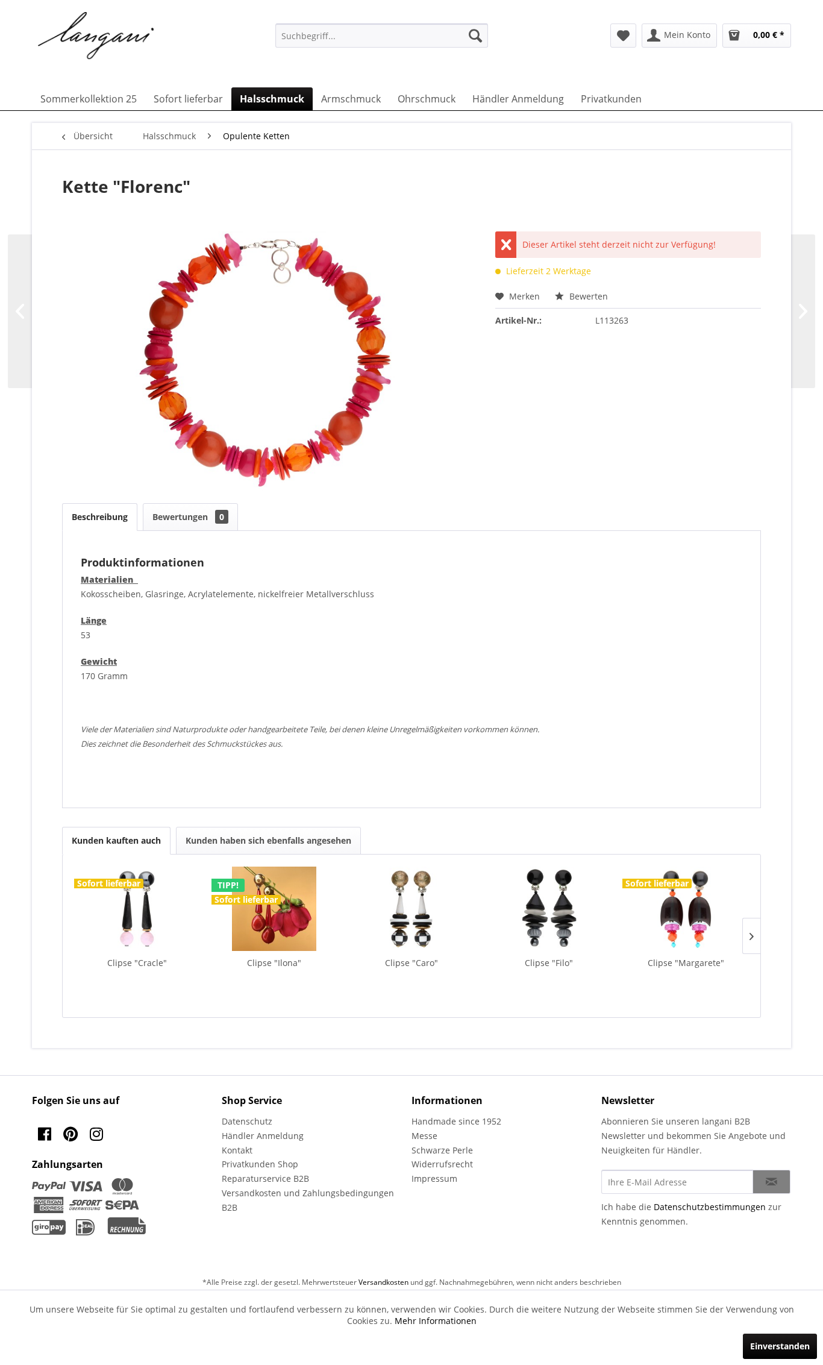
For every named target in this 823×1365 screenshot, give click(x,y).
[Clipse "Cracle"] (137, 909)
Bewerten (587, 296)
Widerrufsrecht (442, 1164)
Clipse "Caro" (411, 962)
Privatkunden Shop (260, 1164)
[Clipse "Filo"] (549, 909)
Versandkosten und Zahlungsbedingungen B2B (308, 1200)
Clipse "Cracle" (137, 962)
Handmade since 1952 (456, 1121)
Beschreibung (100, 516)
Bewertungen (188, 516)
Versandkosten (383, 1282)
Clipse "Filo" (549, 962)
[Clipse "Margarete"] (685, 909)
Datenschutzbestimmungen (710, 1207)
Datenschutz (247, 1121)
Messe (424, 1135)
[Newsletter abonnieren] (771, 1182)
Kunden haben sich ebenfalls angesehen (268, 840)
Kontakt (237, 1150)
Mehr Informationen (436, 1320)
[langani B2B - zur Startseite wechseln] (96, 36)
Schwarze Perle (442, 1150)
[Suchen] (475, 36)
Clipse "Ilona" (274, 962)
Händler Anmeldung (263, 1135)
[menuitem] (381, 36)
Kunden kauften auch (116, 840)
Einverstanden (780, 1346)
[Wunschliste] (623, 36)
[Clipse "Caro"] (411, 909)
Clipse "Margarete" (686, 962)
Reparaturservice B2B (265, 1178)
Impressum (434, 1178)
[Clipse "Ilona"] (274, 909)
